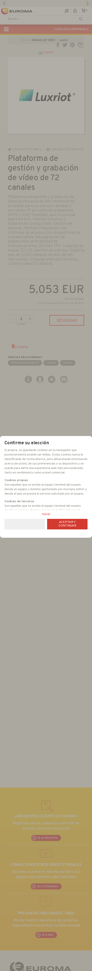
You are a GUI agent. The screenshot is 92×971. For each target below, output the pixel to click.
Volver (46, 514)
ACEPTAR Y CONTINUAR (67, 524)
